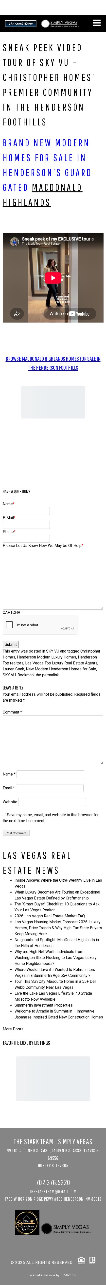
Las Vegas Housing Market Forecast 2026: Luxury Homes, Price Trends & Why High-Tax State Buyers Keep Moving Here (58, 928)
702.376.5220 (90, 4)
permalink (50, 675)
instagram (85, 9)
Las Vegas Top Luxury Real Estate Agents (61, 663)
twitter (72, 9)
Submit (11, 644)
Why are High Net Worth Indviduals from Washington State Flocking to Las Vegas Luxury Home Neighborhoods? (56, 957)
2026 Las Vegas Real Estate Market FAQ (50, 916)
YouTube (97, 9)
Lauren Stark (13, 669)
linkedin (79, 9)
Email (9, 788)
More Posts (13, 1029)
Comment (12, 712)
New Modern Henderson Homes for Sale (61, 669)
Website (10, 802)
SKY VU (52, 651)
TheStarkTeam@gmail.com (53, 1191)
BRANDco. (69, 1275)
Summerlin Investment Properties (44, 1005)
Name (9, 774)
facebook (91, 9)
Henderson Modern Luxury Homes (46, 657)
